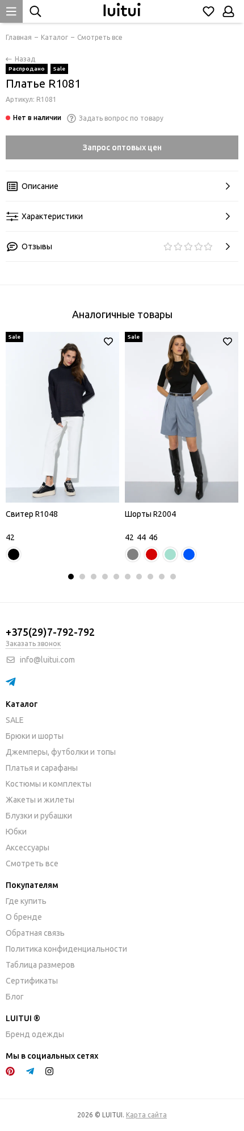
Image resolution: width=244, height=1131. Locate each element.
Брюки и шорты (35, 736)
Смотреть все (32, 863)
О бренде (24, 917)
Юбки (16, 831)
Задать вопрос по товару (121, 118)
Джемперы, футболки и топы (61, 751)
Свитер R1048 (32, 514)
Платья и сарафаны (42, 767)
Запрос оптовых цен (122, 147)
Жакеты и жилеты (40, 799)
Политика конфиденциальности (66, 948)
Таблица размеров (40, 964)
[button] (71, 576)
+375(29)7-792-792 (50, 632)
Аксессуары (27, 847)
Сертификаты (32, 980)
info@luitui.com (47, 659)
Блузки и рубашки (39, 815)
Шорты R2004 (150, 514)
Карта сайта (146, 1114)
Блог (15, 996)
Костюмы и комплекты (48, 783)
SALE (15, 720)
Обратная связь (35, 932)
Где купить (26, 901)
